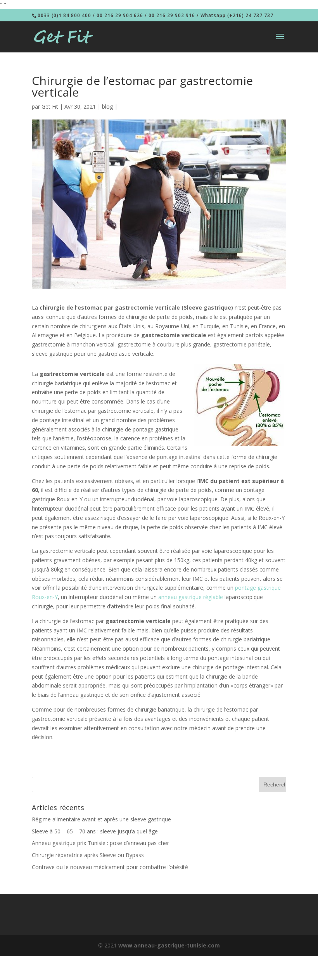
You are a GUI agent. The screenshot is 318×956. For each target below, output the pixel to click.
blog (107, 106)
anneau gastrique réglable (190, 597)
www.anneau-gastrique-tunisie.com (169, 945)
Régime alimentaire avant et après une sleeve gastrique (101, 819)
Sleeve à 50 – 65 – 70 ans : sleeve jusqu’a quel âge (95, 831)
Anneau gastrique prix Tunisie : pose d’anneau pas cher (100, 843)
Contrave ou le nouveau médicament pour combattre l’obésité (110, 867)
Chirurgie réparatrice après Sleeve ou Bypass (88, 855)
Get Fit (49, 106)
